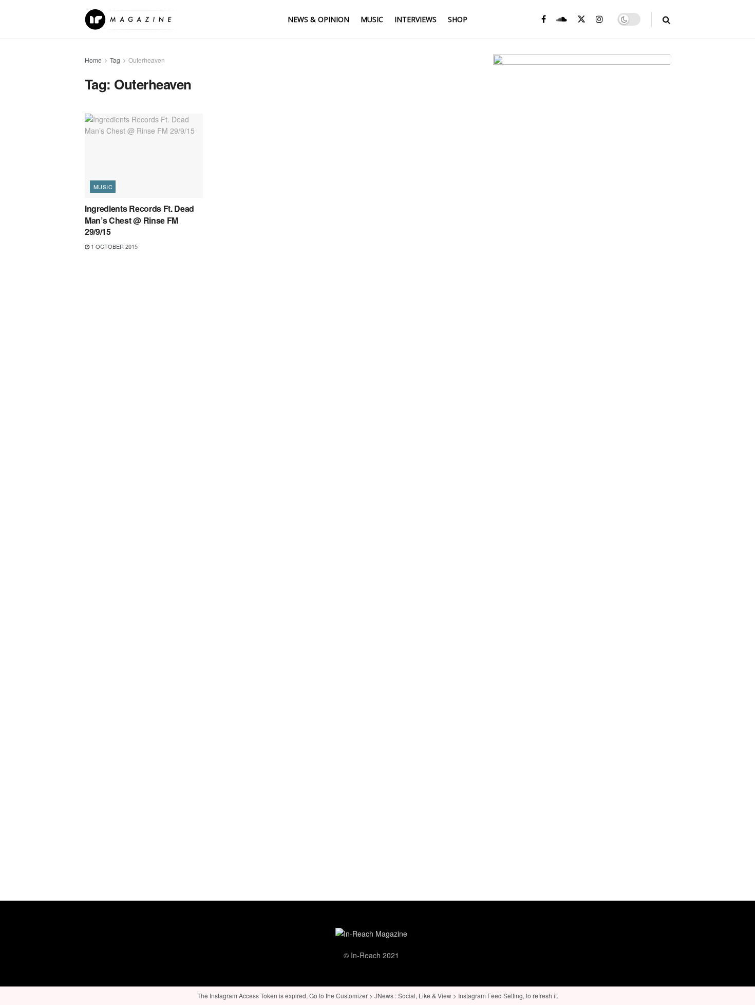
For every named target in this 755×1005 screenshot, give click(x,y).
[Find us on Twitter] (581, 19)
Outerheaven (146, 60)
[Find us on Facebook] (543, 19)
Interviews (415, 19)
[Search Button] (666, 19)
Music (372, 19)
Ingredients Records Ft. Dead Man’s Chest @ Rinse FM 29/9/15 (139, 220)
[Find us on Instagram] (599, 19)
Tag (115, 60)
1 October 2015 (113, 246)
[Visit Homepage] (129, 19)
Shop (457, 19)
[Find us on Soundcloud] (561, 19)
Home (93, 60)
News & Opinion (318, 19)
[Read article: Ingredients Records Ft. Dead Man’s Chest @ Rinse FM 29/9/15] (144, 156)
